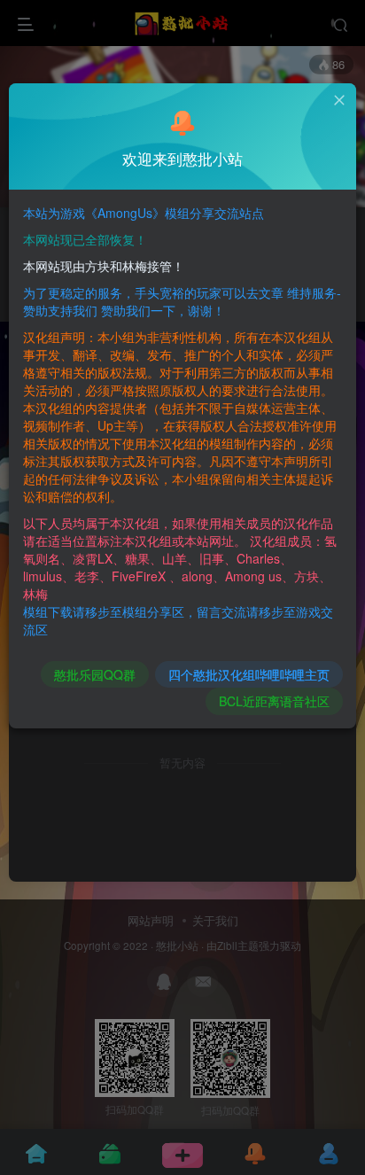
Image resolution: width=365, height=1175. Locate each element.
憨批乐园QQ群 (95, 674)
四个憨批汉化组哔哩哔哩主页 (249, 674)
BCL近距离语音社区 (274, 701)
